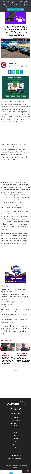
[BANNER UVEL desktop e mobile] (15, 274)
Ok (8, 9)
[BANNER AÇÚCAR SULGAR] (15, 87)
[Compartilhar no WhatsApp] (17, 72)
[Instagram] (16, 409)
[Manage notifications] (27, 471)
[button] (14, 370)
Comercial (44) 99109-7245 (15, 458)
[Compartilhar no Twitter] (13, 72)
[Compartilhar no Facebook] (9, 72)
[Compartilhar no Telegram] (21, 72)
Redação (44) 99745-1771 (15, 455)
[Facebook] (11, 409)
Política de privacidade (17, 9)
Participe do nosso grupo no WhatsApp (14, 327)
